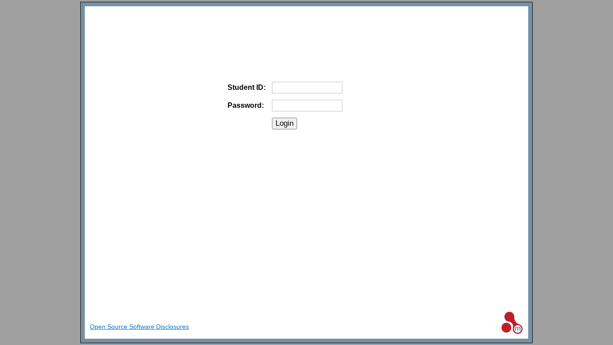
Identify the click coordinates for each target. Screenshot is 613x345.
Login (284, 123)
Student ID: (247, 87)
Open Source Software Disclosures (139, 326)
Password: (246, 105)
